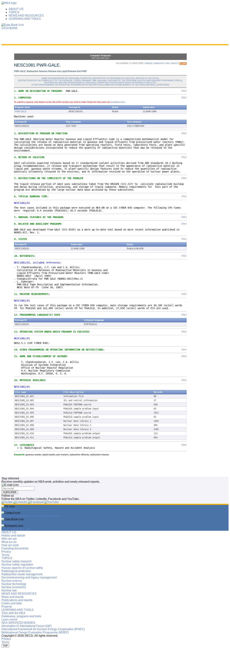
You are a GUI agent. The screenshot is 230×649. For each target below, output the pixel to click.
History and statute (13, 535)
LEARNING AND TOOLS (25, 18)
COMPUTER (85, 78)
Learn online (9, 619)
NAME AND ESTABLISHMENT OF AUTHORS (124, 85)
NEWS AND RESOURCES (26, 15)
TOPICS (14, 12)
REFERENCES (51, 82)
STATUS (178, 80)
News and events (12, 596)
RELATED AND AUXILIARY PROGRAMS (155, 80)
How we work (10, 545)
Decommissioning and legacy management (29, 577)
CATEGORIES (163, 85)
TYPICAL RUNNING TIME (84, 80)
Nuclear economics (13, 587)
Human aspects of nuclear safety (22, 567)
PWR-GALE (20, 111)
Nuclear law (9, 590)
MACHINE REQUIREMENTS (71, 82)
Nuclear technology (13, 583)
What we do (9, 541)
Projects (6, 606)
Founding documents (14, 548)
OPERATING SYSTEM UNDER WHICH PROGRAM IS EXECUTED (126, 82)
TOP (5, 645)
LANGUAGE (90, 82)
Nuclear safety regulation (17, 564)
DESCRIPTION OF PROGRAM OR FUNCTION (113, 78)
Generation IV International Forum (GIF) (26, 625)
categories (158, 63)
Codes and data (11, 603)
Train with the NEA (13, 613)
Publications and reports (16, 600)
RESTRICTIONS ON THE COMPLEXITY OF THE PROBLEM (45, 80)
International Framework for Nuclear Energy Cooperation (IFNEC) (43, 629)
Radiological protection (16, 571)
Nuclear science (11, 580)
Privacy (6, 551)
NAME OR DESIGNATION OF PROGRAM (60, 78)
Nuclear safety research (16, 561)
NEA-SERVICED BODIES (18, 622)
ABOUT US (16, 9)
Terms (5, 554)
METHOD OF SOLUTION (147, 78)
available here (118, 102)
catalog (148, 63)
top (183, 91)
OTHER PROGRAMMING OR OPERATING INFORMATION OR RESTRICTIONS (67, 85)
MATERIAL (150, 85)
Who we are (9, 538)
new (167, 63)
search (174, 63)
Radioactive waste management (21, 574)
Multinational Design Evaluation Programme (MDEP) (35, 632)
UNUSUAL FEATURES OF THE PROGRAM (116, 80)
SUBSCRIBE (10, 492)
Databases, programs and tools (21, 616)
